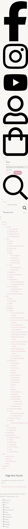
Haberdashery (10, 308)
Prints (10, 306)
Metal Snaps (18, 401)
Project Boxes (10, 432)
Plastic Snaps (18, 404)
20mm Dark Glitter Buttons (19, 341)
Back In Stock (12, 428)
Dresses (11, 439)
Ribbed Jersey (16, 260)
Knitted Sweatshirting (18, 284)
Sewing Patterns (10, 435)
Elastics (14, 370)
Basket (9, 173)
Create (17, 496)
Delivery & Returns (11, 461)
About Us (8, 459)
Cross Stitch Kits (13, 229)
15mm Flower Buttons (18, 318)
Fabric (7, 239)
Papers (14, 384)
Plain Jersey (15, 258)
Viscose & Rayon (13, 286)
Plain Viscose (15, 291)
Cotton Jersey (16, 255)
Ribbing (11, 277)
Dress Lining (12, 248)
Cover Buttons (16, 356)
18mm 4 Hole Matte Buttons (20, 332)
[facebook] (15, 41)
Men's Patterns (13, 447)
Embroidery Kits (13, 231)
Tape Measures (16, 406)
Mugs (10, 303)
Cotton (11, 241)
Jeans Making (16, 380)
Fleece (10, 251)
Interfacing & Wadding (15, 408)
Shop (4, 224)
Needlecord (12, 272)
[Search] (25, 207)
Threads (11, 420)
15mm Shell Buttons (17, 325)
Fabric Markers (16, 375)
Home (4, 222)
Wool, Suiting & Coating (15, 294)
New (7, 425)
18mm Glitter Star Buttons (19, 334)
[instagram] (15, 70)
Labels (11, 411)
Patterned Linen (16, 267)
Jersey (10, 253)
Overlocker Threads (14, 418)
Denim (11, 243)
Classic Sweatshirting (18, 282)
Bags (10, 298)
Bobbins (14, 365)
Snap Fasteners (16, 399)
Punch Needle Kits (14, 236)
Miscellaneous (16, 382)
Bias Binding (15, 363)
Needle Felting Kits (14, 234)
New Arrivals (12, 430)
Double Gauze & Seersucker (17, 246)
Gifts (7, 296)
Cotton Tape (15, 368)
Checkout (17, 173)
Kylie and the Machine (18, 413)
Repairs (14, 389)
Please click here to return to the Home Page (13, 487)
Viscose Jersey (16, 262)
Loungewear (12, 444)
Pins (13, 387)
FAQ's (7, 463)
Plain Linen (15, 270)
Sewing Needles (16, 396)
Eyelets (14, 373)
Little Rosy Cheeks (17, 416)
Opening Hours (10, 456)
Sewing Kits (15, 394)
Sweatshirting (13, 279)
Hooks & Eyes (16, 377)
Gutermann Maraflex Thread (20, 423)
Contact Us (6, 466)
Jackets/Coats (13, 442)
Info (4, 454)
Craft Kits (8, 227)
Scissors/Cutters (16, 392)
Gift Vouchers (13, 301)
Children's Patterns (14, 437)
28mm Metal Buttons (18, 349)
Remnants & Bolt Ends (15, 274)
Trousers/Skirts (13, 451)
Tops (10, 449)
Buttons (11, 310)
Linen (10, 265)
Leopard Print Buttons (18, 358)
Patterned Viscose (17, 289)
